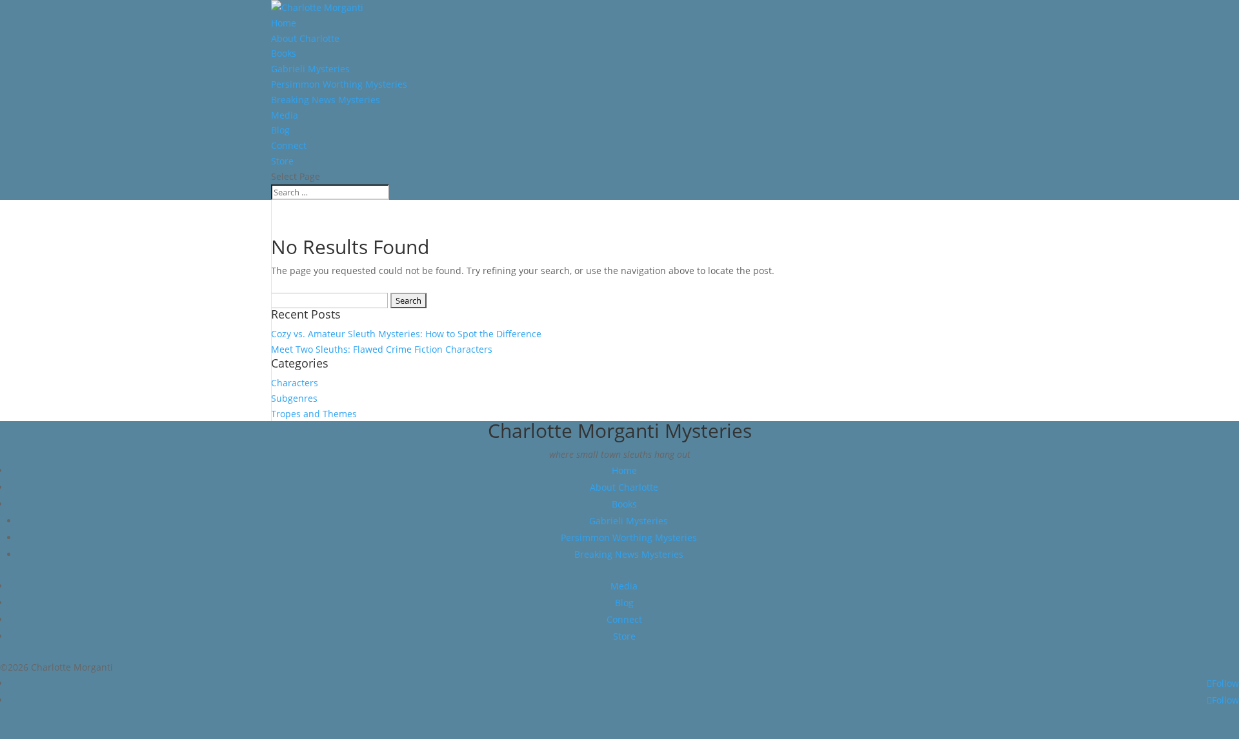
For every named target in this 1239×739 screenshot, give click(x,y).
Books (283, 53)
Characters (294, 383)
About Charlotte (305, 38)
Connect (289, 145)
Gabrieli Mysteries (310, 69)
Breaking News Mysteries (325, 100)
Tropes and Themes (314, 414)
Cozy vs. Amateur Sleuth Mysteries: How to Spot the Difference (406, 334)
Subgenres (294, 398)
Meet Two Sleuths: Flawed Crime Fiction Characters (381, 349)
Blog (280, 130)
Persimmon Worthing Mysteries (339, 84)
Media (284, 115)
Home (283, 23)
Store (282, 161)
